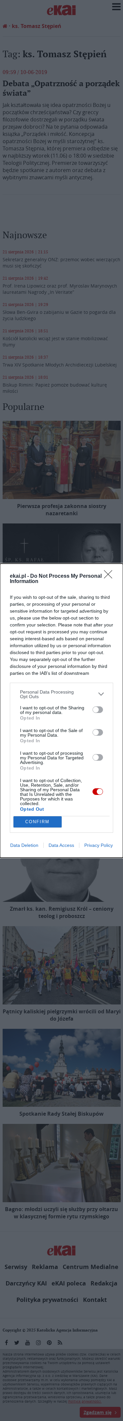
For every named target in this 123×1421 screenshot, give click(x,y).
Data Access (61, 845)
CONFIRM (37, 821)
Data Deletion (24, 845)
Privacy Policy (98, 845)
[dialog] (61, 711)
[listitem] (61, 694)
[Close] (110, 576)
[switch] (97, 709)
